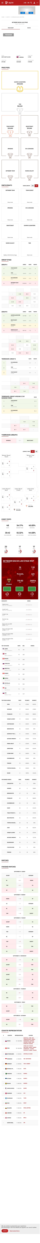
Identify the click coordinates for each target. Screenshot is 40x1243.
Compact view (26, 451)
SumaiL (3, 630)
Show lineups (26, 185)
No (36, 185)
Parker (3, 625)
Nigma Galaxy (29, 170)
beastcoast (29, 126)
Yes (33, 185)
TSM (20, 104)
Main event (11, 27)
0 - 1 (24, 383)
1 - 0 (33, 383)
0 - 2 (27, 294)
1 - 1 (34, 294)
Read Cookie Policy (15, 1230)
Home (3, 17)
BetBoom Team (10, 170)
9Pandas (10, 148)
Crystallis (4, 634)
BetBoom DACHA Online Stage (10, 255)
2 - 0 (20, 294)
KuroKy (3, 639)
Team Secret (10, 126)
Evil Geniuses (29, 148)
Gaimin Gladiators (20, 82)
